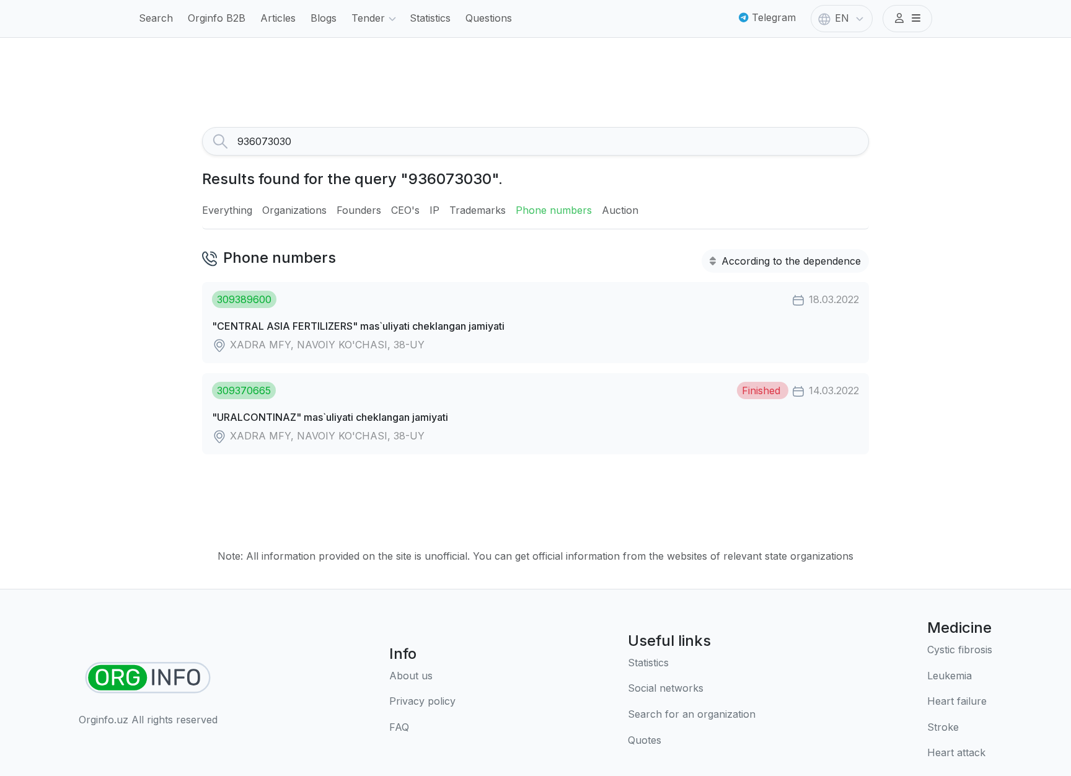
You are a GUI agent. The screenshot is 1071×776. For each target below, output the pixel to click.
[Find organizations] (148, 678)
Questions (488, 18)
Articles (278, 18)
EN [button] (842, 18)
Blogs (324, 18)
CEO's (405, 210)
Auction (620, 210)
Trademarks (477, 210)
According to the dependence (789, 261)
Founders (359, 210)
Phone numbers (554, 210)
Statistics (430, 18)
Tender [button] (368, 18)
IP (434, 210)
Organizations (294, 210)
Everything (227, 210)
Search (156, 18)
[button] (907, 19)
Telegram (772, 17)
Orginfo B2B (216, 18)
